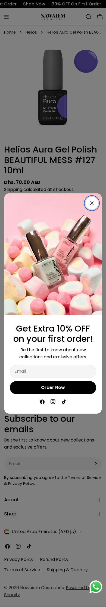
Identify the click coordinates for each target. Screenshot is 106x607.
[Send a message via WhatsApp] (95, 586)
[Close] (91, 203)
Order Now (53, 387)
